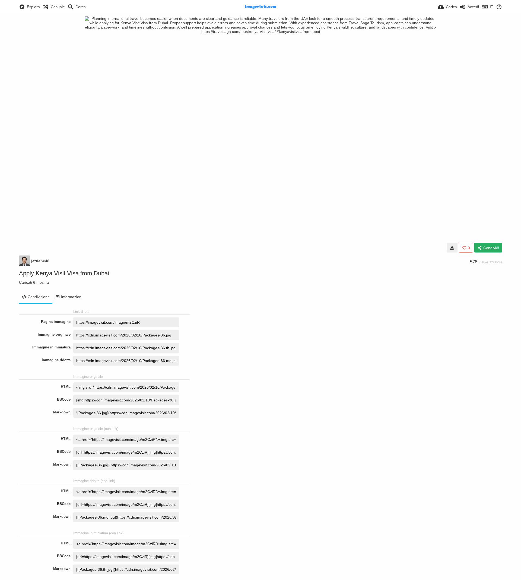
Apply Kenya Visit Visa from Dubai (64, 273)
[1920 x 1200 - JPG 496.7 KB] (452, 247)
